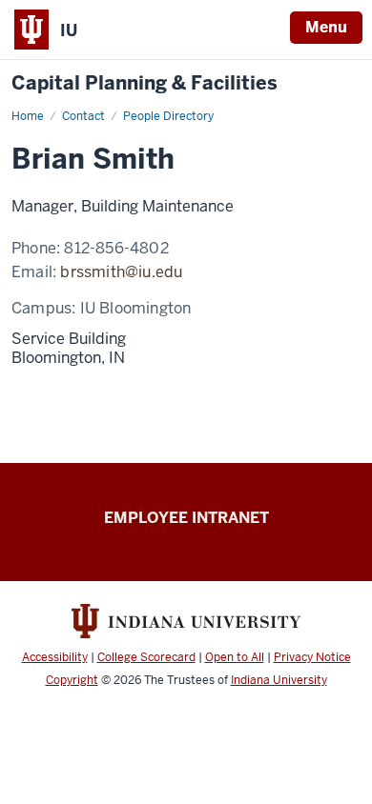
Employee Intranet (186, 518)
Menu (326, 27)
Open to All (234, 657)
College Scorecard (146, 657)
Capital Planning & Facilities (144, 83)
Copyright (72, 680)
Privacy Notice (312, 657)
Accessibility (55, 657)
